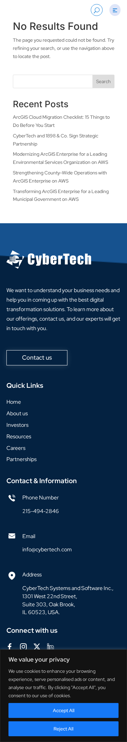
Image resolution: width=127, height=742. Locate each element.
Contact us (37, 357)
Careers (15, 448)
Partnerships (21, 459)
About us (17, 413)
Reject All (63, 729)
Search (103, 81)
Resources (18, 436)
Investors (17, 425)
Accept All (64, 710)
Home (13, 401)
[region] (63, 695)
